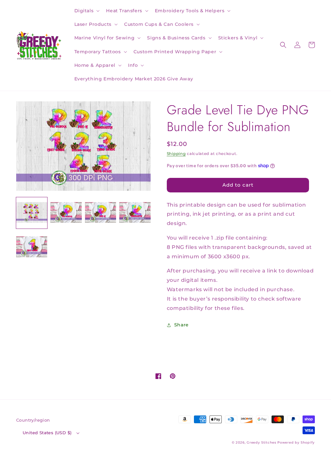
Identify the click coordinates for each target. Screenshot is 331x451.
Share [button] (181, 325)
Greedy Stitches (261, 442)
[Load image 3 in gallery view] (100, 212)
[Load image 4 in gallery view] (134, 212)
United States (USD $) (47, 432)
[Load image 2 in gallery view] (65, 212)
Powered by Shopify (296, 442)
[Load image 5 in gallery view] (31, 247)
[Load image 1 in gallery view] (31, 212)
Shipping (176, 153)
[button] (86, 10)
